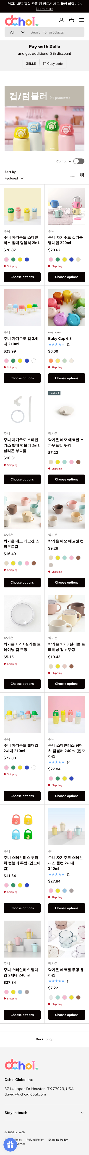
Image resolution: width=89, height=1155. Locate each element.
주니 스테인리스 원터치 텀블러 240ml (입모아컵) (66, 750)
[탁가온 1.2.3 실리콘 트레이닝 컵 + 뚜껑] (66, 613)
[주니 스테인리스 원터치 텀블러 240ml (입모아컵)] (66, 714)
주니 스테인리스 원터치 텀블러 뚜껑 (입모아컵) (22, 863)
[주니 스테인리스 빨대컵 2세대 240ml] (22, 939)
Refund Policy (35, 1139)
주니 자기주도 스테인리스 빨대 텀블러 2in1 (22, 240)
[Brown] (78, 462)
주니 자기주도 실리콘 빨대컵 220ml (65, 240)
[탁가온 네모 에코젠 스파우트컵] (22, 510)
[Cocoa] (71, 890)
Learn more (44, 9)
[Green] (13, 259)
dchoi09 (20, 1132)
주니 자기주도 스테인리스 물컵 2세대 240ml (65, 863)
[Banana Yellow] (57, 360)
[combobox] (44, 32)
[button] (72, 20)
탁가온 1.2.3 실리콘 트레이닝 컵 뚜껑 (22, 647)
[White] (33, 360)
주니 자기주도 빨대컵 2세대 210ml (21, 748)
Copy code (55, 64)
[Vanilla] (71, 360)
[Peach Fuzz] (51, 360)
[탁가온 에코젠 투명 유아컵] (66, 939)
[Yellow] (20, 259)
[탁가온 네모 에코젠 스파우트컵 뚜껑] (66, 409)
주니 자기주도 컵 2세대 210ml (21, 341)
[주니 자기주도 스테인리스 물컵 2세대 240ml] (66, 826)
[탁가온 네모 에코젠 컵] (66, 510)
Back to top (44, 1039)
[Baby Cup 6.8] (66, 307)
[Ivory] (51, 462)
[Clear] (51, 997)
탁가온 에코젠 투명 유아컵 (66, 972)
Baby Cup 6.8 (60, 338)
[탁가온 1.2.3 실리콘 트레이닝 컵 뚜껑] (22, 613)
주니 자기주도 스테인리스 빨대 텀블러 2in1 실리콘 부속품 (22, 445)
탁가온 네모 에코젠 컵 (66, 541)
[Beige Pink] (64, 666)
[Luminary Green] (64, 360)
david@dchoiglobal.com (25, 1094)
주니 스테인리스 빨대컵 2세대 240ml (21, 972)
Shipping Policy (58, 1139)
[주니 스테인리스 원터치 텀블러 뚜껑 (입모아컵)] (22, 826)
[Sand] (51, 565)
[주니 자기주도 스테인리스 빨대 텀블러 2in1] (22, 206)
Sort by (10, 172)
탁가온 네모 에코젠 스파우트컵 (21, 544)
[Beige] (78, 259)
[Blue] (27, 259)
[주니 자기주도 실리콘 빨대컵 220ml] (66, 206)
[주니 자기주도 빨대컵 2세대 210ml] (22, 714)
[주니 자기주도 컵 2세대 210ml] (22, 307)
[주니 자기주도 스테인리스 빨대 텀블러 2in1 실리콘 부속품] (22, 409)
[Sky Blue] (64, 890)
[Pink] (6, 259)
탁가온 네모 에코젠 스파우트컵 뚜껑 (66, 442)
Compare (63, 161)
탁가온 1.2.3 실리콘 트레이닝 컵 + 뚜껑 (66, 647)
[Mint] (64, 462)
